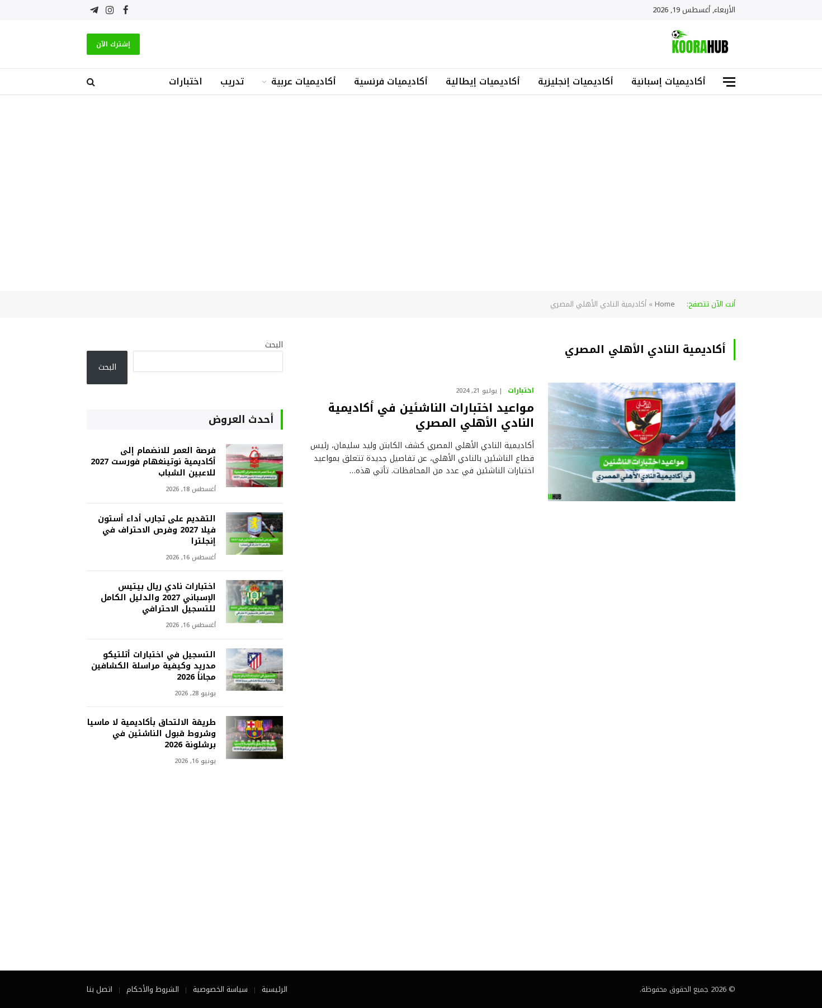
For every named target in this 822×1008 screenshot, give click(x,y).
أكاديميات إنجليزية (575, 81)
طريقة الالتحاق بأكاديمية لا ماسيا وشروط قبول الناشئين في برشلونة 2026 (151, 734)
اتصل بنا (99, 989)
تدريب (232, 81)
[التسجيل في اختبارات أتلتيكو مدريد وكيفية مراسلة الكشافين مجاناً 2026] (254, 669)
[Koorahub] (700, 44)
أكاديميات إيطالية (483, 81)
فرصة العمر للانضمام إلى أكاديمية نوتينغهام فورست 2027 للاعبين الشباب (153, 462)
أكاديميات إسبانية (668, 81)
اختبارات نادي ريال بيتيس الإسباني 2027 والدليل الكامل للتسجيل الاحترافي (158, 598)
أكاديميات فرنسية (391, 81)
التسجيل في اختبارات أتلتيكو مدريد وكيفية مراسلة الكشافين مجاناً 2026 (153, 666)
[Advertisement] (411, 193)
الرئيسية (274, 989)
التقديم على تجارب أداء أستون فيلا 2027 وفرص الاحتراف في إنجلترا (157, 530)
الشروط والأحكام (152, 989)
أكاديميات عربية (303, 81)
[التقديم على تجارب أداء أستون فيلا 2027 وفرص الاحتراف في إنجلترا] (254, 533)
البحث (274, 344)
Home (665, 304)
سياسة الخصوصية (220, 989)
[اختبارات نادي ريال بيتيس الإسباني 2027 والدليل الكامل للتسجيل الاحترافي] (254, 601)
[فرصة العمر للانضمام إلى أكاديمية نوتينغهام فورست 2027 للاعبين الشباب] (254, 465)
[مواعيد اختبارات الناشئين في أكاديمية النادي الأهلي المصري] (641, 442)
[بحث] (92, 82)
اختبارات (185, 81)
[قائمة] (729, 82)
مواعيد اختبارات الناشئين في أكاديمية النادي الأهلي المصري (431, 416)
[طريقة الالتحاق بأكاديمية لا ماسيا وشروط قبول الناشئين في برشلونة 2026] (254, 737)
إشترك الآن (113, 44)
